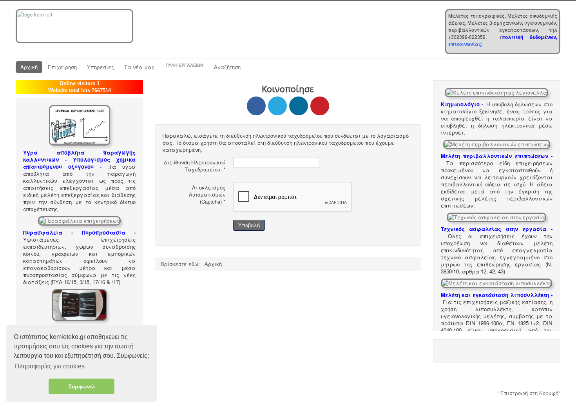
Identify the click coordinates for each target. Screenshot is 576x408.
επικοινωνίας (464, 43)
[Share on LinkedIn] (298, 106)
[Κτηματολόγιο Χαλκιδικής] (496, 91)
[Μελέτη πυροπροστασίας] (79, 220)
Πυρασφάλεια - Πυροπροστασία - (79, 232)
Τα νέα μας (139, 67)
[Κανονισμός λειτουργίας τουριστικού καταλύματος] (79, 304)
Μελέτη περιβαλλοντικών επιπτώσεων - (496, 156)
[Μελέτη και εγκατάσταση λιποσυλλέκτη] (496, 282)
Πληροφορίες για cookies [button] (50, 366)
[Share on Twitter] (277, 106)
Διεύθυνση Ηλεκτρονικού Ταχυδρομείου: (194, 166)
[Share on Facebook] (256, 106)
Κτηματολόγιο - (462, 104)
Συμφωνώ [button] (82, 386)
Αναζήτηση (227, 67)
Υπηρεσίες (100, 67)
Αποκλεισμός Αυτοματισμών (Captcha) (207, 194)
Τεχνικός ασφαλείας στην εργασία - (496, 229)
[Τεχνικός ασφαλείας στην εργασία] (496, 216)
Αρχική (29, 67)
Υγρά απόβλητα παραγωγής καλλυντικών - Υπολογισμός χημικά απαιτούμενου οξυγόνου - (79, 159)
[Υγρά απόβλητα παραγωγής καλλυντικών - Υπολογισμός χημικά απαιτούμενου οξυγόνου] (79, 124)
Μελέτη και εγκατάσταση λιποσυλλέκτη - (496, 295)
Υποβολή (249, 225)
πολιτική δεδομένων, (529, 36)
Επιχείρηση (62, 67)
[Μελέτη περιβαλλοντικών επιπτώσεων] (496, 143)
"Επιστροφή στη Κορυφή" (529, 393)
